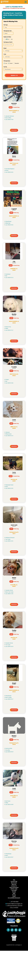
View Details (14, 130)
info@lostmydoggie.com (16, 903)
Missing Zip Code (7, 30)
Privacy (14, 895)
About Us (14, 884)
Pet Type (6, 24)
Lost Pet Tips (14, 881)
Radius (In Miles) (7, 36)
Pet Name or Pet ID (8, 42)
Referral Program (14, 887)
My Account (14, 883)
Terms (14, 896)
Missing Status (7, 60)
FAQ (14, 880)
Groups (14, 892)
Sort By (5, 66)
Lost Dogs (14, 890)
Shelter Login (14, 889)
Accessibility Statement (14, 898)
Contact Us (14, 886)
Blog (14, 893)
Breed (5, 48)
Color (5, 54)
